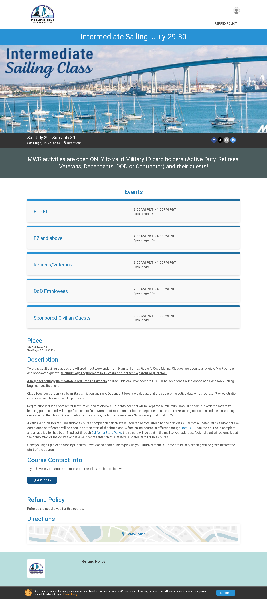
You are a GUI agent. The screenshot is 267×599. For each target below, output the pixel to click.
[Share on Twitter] (220, 140)
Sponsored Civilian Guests (62, 318)
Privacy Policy (70, 594)
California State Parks (107, 432)
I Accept (226, 593)
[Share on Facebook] (214, 140)
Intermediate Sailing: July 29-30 (133, 36)
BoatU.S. (187, 428)
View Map (137, 534)
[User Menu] (236, 10)
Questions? (42, 480)
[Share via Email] (226, 140)
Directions (74, 143)
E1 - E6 (41, 212)
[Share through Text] (233, 140)
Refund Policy (226, 23)
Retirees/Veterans (53, 265)
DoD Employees (51, 291)
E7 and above (48, 238)
